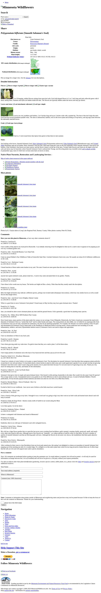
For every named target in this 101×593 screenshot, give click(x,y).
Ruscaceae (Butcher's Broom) (39, 43)
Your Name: (4, 467)
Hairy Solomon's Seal (39, 143)
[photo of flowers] (7, 98)
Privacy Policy (67, 589)
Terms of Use (56, 589)
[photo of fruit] (7, 136)
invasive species (89, 461)
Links (6, 536)
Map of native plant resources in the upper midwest (17, 158)
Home (7, 513)
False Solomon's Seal (70, 143)
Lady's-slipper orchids (88, 149)
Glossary (7, 535)
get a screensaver (22, 552)
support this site (9, 590)
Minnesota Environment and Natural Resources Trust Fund (49, 583)
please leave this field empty (13, 503)
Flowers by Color (10, 519)
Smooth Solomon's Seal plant (26, 184)
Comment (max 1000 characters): (11, 478)
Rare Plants (8, 531)
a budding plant (22, 227)
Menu (6, 2)
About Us (8, 538)
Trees (6, 520)
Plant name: (4, 17)
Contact (7, 540)
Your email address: (7, 470)
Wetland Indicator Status (15, 57)
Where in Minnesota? (7, 474)
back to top (4, 543)
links (79, 461)
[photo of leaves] (7, 115)
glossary (28, 78)
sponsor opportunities (32, 590)
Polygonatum (34, 41)
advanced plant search (12, 19)
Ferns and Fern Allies (11, 526)
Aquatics (7, 529)
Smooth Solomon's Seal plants (26, 206)
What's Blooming (10, 515)
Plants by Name (10, 517)
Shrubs (7, 522)
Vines (6, 524)
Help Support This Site (12, 547)
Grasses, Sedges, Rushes (12, 528)
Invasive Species (10, 533)
